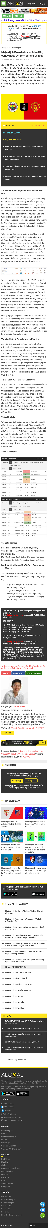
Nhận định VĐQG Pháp (14, 1008)
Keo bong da (6, 1206)
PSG (3, 1180)
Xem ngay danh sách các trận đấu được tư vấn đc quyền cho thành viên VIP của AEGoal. (23, 667)
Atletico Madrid (7, 1183)
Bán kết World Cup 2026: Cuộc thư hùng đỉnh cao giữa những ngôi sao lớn (25, 158)
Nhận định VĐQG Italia (14, 1002)
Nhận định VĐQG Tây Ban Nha (18, 990)
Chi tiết (8, 733)
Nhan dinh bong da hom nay (11, 1215)
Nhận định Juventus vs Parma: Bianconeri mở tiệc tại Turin (10, 847)
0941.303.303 (34, 788)
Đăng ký (42, 3)
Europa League (35, 576)
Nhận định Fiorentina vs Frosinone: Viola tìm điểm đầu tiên (35, 824)
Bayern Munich (7, 1171)
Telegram (7, 1110)
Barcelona (5, 1177)
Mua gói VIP (18, 673)
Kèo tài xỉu (5, 1212)
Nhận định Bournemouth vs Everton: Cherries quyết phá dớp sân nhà (36, 870)
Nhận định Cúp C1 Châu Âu (16, 978)
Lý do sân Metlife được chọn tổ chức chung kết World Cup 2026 (24, 148)
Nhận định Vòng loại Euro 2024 (18, 984)
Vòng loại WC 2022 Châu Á (11, 1149)
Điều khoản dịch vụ (8, 1114)
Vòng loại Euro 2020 (8, 1146)
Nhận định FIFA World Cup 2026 (18, 972)
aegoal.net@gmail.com (12, 1117)
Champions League (8, 1137)
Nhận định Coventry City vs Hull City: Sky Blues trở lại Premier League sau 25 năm (12, 872)
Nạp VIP (6, 673)
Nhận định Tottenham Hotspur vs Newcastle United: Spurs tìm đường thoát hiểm (35, 848)
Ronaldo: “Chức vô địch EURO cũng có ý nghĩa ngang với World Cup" (25, 177)
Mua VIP (19, 16)
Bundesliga (5, 1143)
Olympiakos (5, 1186)
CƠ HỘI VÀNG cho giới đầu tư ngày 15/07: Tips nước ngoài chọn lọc (24, 1035)
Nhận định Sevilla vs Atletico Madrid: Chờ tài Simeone (11, 824)
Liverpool (4, 1174)
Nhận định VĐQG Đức (14, 996)
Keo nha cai (5, 1209)
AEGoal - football (10, 1120)
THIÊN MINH (19, 706)
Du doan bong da (7, 1203)
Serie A (4, 1134)
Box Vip (10, 125)
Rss (19, 1120)
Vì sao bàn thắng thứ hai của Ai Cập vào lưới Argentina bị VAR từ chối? (25, 167)
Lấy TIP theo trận (13, 139)
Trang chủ (5, 48)
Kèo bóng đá (6, 1197)
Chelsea (4, 1165)
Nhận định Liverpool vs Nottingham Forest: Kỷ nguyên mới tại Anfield (24, 961)
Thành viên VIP (37, 126)
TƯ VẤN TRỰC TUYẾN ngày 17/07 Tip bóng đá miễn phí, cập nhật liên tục (25, 1022)
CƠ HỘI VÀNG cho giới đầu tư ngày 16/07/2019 (22, 1029)
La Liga (4, 1140)
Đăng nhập (31, 3)
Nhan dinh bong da (8, 1200)
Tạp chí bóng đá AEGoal (16, 1060)
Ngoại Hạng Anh (7, 1131)
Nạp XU (8, 16)
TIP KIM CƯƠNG (13, 132)
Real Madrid (5, 1159)
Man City (4, 1162)
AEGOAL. (26, 757)
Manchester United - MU (10, 1168)
